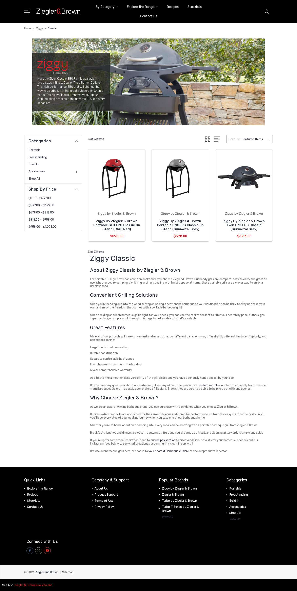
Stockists (194, 7)
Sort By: (234, 139)
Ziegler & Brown (173, 494)
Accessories (36, 171)
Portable (34, 150)
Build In (33, 164)
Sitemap (68, 572)
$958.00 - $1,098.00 (42, 226)
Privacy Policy (104, 507)
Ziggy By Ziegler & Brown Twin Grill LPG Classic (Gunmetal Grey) (244, 225)
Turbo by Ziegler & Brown (179, 500)
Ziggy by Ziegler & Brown (179, 488)
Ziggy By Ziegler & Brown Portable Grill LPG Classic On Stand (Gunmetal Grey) (180, 225)
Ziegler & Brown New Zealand (33, 585)
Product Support (106, 494)
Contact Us (148, 16)
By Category (105, 7)
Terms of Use (104, 500)
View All (167, 517)
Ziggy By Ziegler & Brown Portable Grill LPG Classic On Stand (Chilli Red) (116, 225)
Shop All (34, 178)
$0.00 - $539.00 (39, 198)
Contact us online (209, 385)
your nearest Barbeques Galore (168, 451)
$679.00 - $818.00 (41, 212)
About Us (101, 488)
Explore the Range (141, 7)
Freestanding (37, 157)
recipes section (165, 440)
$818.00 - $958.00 (41, 219)
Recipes (173, 7)
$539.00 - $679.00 (41, 205)
